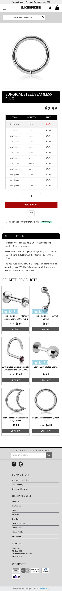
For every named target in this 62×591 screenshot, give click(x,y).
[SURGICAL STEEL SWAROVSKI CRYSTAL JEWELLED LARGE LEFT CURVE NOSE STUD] (15, 351)
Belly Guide (16, 536)
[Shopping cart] (57, 8)
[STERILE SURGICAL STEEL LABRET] (45, 351)
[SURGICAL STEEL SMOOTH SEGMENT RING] (45, 402)
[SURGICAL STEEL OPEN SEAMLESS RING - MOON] (15, 402)
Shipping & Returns (20, 489)
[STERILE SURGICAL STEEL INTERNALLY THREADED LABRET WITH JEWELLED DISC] (15, 300)
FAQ (14, 510)
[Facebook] (14, 464)
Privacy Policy (17, 484)
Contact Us (16, 506)
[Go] (42, 17)
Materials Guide (18, 523)
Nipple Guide (17, 532)
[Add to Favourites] (31, 213)
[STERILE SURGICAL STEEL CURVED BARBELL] (45, 300)
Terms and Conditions (20, 480)
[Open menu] (4, 8)
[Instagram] (21, 464)
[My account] (50, 8)
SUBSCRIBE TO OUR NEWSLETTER (31, 451)
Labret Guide (17, 528)
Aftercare (15, 515)
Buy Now (15, 329)
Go (49, 455)
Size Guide (16, 519)
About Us (16, 501)
